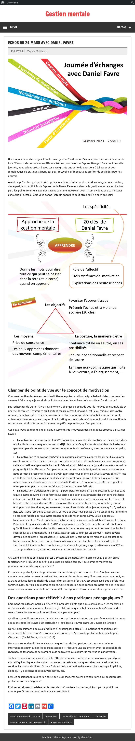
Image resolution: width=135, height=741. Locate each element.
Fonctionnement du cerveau (25, 716)
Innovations (51, 716)
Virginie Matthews (36, 50)
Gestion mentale (67, 13)
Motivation (100, 716)
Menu (13, 27)
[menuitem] (3, 2)
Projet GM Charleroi (61, 722)
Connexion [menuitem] (12, 2)
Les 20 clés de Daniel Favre (76, 716)
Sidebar (121, 27)
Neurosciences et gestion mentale (28, 722)
